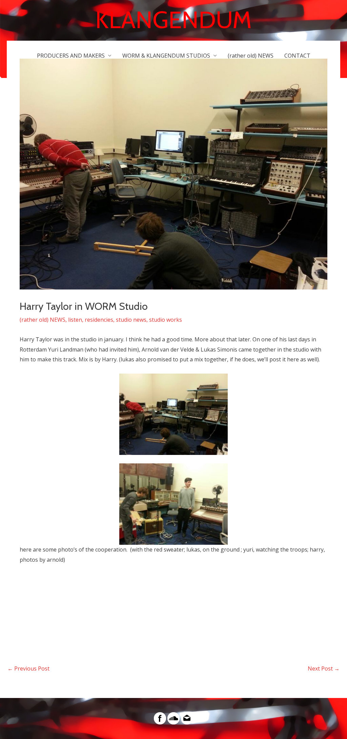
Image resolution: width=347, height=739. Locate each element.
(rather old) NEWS (250, 55)
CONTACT (297, 55)
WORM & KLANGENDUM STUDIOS (166, 55)
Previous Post (28, 668)
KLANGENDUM (173, 19)
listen (75, 319)
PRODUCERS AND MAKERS (71, 55)
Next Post (324, 668)
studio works (165, 319)
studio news (131, 319)
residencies (99, 319)
